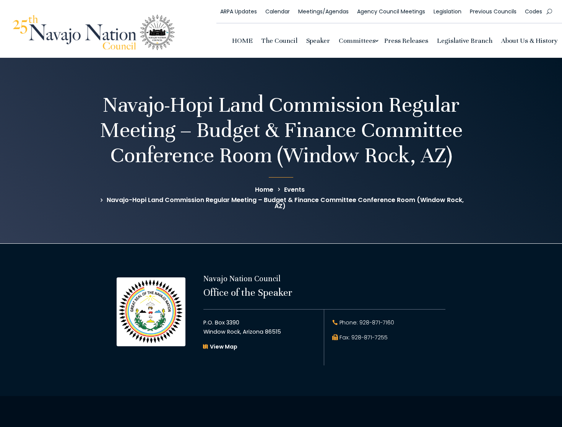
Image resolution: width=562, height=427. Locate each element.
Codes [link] (533, 11)
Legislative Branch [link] (464, 40)
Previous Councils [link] (493, 11)
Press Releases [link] (406, 40)
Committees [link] (357, 40)
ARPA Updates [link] (238, 11)
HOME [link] (242, 40)
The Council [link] (279, 40)
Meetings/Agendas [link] (323, 11)
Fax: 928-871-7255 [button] (363, 337)
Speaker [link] (318, 40)
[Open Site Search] (549, 11)
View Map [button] (223, 346)
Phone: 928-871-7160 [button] (366, 322)
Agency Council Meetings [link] (391, 11)
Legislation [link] (447, 11)
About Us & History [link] (529, 40)
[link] (93, 48)
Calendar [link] (277, 11)
